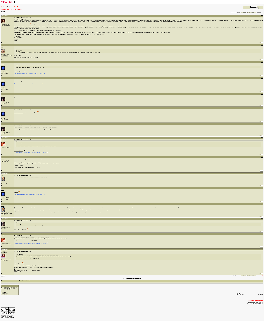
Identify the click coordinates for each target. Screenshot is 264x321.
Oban (2, 47)
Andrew (2, 159)
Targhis (2, 17)
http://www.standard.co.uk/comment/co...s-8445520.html (25, 240)
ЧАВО (11, 9)
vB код (2, 291)
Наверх (261, 300)
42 (253, 12)
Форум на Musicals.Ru (7, 6)
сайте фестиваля (35, 167)
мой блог (16, 39)
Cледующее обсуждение (137, 278)
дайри (15, 40)
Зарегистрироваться (5, 9)
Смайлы (2, 292)
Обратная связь (251, 300)
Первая (238, 12)
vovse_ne (3, 96)
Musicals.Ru (257, 300)
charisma (3, 251)
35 (244, 12)
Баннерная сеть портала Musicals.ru (7, 315)
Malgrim (2, 175)
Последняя (259, 12)
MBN (4, 314)
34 (243, 12)
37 (247, 12)
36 (245, 12)
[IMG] (2, 293)
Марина (2, 64)
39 (249, 12)
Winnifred (3, 139)
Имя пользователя (246, 6)
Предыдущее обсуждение (127, 278)
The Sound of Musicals (16, 6)
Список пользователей (17, 9)
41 (252, 12)
